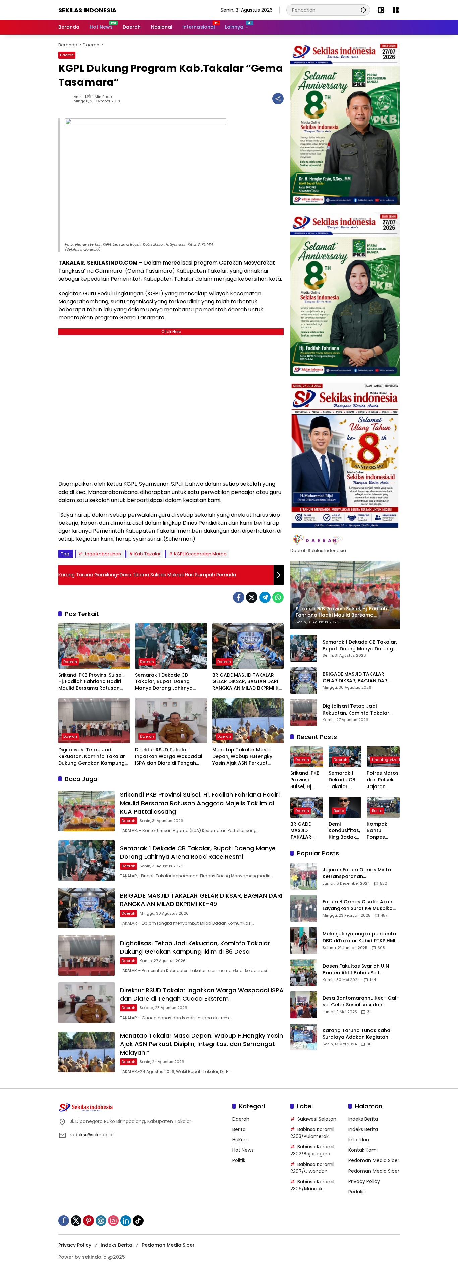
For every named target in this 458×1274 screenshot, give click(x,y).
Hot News (243, 1150)
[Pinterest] (88, 1220)
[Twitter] (251, 597)
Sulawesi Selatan (316, 1119)
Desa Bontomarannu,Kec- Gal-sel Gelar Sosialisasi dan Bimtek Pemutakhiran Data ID (361, 1001)
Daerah (67, 55)
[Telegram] (265, 597)
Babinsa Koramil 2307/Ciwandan (312, 1168)
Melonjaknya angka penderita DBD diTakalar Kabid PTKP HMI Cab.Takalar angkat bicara (359, 937)
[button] (363, 9)
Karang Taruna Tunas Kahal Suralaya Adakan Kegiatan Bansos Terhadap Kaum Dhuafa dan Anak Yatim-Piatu (359, 1033)
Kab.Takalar (147, 554)
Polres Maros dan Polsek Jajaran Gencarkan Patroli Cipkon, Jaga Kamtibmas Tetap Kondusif (383, 780)
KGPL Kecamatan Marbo (200, 554)
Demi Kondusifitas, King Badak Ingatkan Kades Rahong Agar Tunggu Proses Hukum (345, 831)
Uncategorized (386, 760)
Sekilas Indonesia (87, 10)
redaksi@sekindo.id (92, 1134)
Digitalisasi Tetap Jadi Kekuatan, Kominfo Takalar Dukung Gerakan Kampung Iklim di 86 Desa (91, 756)
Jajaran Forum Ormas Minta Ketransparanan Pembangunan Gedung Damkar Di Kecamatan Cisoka (359, 873)
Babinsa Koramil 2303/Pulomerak (312, 1133)
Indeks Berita (363, 1119)
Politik (238, 1160)
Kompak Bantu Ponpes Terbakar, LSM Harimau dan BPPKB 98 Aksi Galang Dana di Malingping (383, 831)
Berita (339, 810)
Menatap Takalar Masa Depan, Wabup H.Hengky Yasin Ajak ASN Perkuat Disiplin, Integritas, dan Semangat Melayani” (242, 756)
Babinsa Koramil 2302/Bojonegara (312, 1150)
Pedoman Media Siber (373, 1160)
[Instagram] (113, 1220)
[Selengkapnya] (345, 540)
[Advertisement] (171, 406)
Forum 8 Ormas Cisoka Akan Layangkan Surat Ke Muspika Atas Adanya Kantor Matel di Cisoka (358, 905)
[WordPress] (101, 1220)
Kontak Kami (363, 1150)
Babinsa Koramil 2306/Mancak (312, 1185)
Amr (77, 97)
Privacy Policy (364, 1181)
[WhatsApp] (278, 597)
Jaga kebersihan (102, 554)
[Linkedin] (125, 1220)
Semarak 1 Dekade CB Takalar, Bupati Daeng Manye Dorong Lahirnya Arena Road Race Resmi (164, 682)
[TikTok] (138, 1220)
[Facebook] (238, 597)
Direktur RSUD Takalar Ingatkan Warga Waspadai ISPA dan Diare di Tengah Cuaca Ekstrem (168, 756)
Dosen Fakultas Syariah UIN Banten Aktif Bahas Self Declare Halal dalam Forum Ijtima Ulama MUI (356, 969)
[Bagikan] (278, 98)
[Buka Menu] (396, 10)
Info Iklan (358, 1139)
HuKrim (240, 1139)
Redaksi (357, 1191)
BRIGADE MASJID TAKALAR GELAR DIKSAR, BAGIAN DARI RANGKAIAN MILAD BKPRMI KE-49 (248, 682)
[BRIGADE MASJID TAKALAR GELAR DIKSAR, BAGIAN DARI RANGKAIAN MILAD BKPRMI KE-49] (248, 645)
